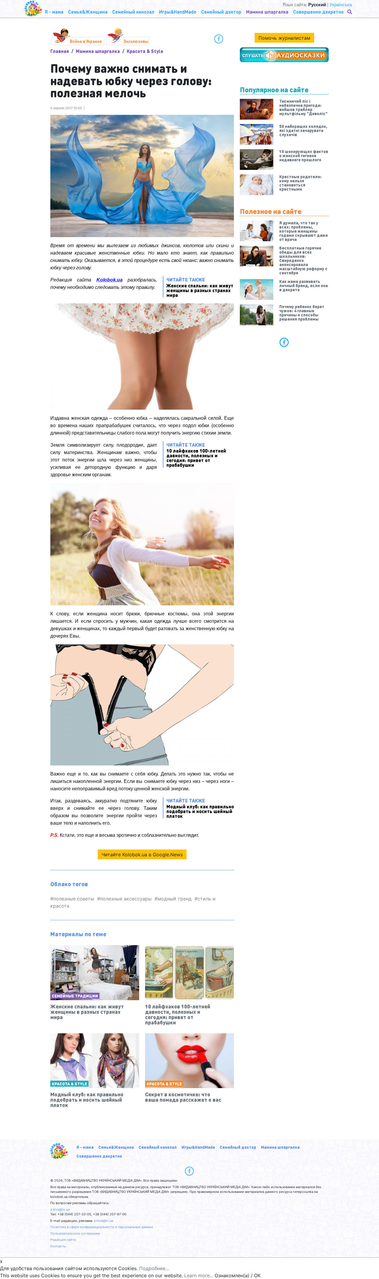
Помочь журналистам (284, 38)
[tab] (284, 342)
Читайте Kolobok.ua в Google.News (142, 855)
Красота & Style (145, 51)
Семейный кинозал (158, 1147)
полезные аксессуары (126, 899)
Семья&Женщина (116, 1147)
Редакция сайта (63, 1240)
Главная (59, 51)
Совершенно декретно (99, 1156)
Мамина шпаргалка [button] (267, 12)
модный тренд (175, 899)
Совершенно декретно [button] (318, 12)
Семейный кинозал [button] (133, 12)
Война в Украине (86, 41)
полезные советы (73, 899)
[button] (350, 12)
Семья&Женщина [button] (87, 12)
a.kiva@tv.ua (60, 1209)
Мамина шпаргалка (98, 51)
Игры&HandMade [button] (177, 12)
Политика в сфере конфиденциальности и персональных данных (101, 1227)
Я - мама (85, 1147)
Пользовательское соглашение (75, 1233)
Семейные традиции (75, 995)
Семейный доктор (238, 1147)
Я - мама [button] (54, 12)
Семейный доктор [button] (221, 12)
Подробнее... (154, 1268)
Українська (341, 4)
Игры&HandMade (198, 1147)
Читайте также (199, 286)
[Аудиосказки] (284, 54)
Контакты (58, 1246)
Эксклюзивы (135, 41)
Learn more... (198, 1275)
